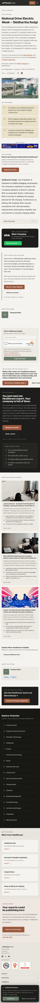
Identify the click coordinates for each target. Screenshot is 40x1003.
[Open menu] (37, 3)
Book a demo (10, 434)
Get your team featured (14, 287)
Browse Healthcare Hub (12, 655)
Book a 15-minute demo (13, 929)
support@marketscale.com (12, 355)
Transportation (15, 669)
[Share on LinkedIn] (21, 73)
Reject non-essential (28, 999)
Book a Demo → (6, 953)
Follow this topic (20, 359)
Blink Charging (22, 64)
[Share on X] (18, 73)
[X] (5, 956)
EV (13, 200)
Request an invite (10, 170)
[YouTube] (9, 956)
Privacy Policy (13, 994)
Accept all (10, 999)
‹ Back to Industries (7, 10)
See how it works (12, 293)
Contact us (4, 951)
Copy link (12, 73)
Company (13, 677)
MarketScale (28, 55)
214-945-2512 (13, 353)
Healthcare (6, 14)
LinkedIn (6, 677)
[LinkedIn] (2, 956)
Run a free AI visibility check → (15, 383)
